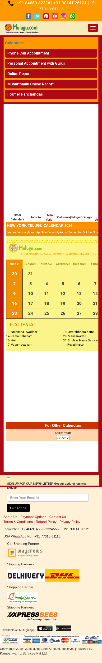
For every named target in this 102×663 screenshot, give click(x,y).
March (32, 232)
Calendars (14, 42)
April (39, 232)
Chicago (86, 217)
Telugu (75, 217)
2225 (57, 529)
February (22, 232)
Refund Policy (46, 522)
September (75, 232)
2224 (49, 529)
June (51, 232)
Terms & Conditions (18, 522)
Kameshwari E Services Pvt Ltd (23, 653)
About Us (10, 517)
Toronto (36, 217)
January (11, 232)
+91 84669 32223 (31, 529)
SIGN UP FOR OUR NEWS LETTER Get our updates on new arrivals (46, 486)
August (63, 232)
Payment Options (33, 517)
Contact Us (57, 517)
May (45, 232)
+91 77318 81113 (47, 536)
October (88, 232)
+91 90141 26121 (70, 2)
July (56, 232)
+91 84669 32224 (34, 2)
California (63, 217)
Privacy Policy (70, 522)
